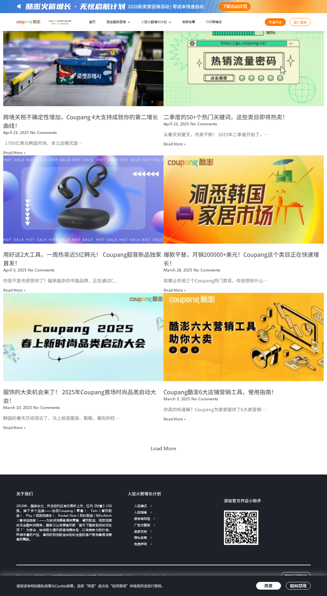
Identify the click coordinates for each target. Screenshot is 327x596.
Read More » (14, 152)
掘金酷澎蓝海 (117, 21)
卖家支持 (140, 531)
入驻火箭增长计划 (154, 21)
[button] (163, 448)
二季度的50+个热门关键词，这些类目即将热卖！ (226, 117)
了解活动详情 (234, 6)
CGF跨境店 (214, 21)
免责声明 (140, 544)
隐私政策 (140, 537)
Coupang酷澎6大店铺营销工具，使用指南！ (220, 392)
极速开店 (275, 22)
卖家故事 (188, 21)
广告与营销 (142, 525)
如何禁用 (298, 586)
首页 (92, 21)
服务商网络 (142, 518)
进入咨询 (300, 22)
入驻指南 (140, 512)
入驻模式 (140, 506)
